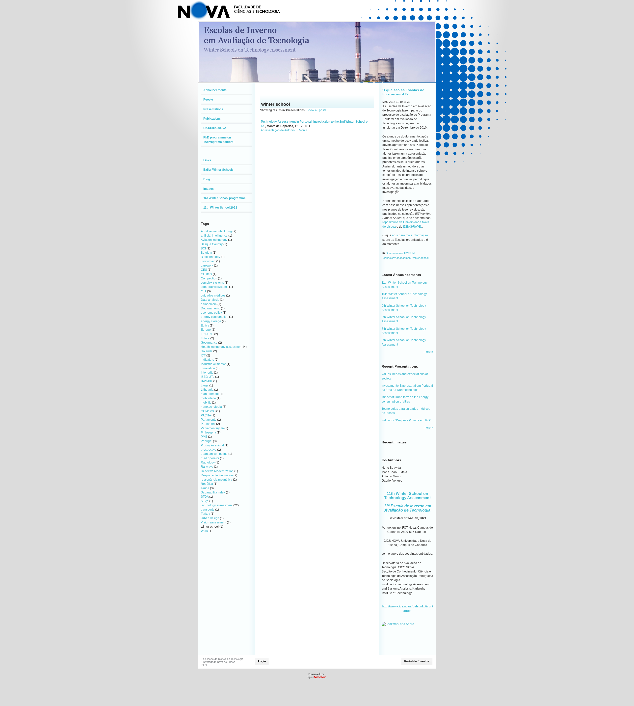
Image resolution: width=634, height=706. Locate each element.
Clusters (206, 274)
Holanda (206, 351)
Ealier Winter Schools (218, 169)
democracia (209, 304)
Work (204, 531)
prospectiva (208, 449)
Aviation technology (214, 240)
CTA (203, 291)
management (210, 394)
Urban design (210, 518)
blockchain (208, 261)
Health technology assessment (221, 347)
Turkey (205, 514)
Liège (205, 385)
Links (207, 160)
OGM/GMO (208, 411)
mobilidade (208, 398)
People (208, 99)
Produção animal (212, 445)
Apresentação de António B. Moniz (284, 130)
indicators (207, 359)
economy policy (211, 312)
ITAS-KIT (206, 381)
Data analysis (210, 299)
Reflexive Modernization (217, 471)
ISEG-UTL (207, 377)
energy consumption (214, 317)
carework (207, 265)
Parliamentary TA (212, 428)
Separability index (213, 492)
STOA (205, 496)
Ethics (205, 325)
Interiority (207, 372)
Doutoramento (210, 308)
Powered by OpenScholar (317, 676)
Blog (206, 179)
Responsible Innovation (217, 475)
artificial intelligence (214, 235)
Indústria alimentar (213, 364)
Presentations (213, 109)
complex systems (212, 282)
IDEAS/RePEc (412, 226)
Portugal (206, 441)
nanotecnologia (211, 406)
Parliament (208, 424)
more (427, 351)
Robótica (207, 484)
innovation (208, 368)
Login (262, 661)
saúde (205, 488)
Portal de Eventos (416, 661)
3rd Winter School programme (224, 198)
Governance (209, 342)
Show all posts (316, 110)
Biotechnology (210, 257)
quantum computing (214, 454)
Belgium (206, 252)
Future (205, 338)
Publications (212, 118)
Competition (209, 278)
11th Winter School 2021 (220, 207)
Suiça (205, 501)
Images (208, 188)
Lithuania (207, 389)
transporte (207, 509)
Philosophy (208, 432)
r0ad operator (210, 458)
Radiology (208, 462)
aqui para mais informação (410, 235)
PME (204, 436)
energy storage (211, 321)
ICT (203, 355)
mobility (206, 402)
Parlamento (208, 419)
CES (204, 270)
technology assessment (217, 505)
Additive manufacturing (216, 231)
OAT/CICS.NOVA (214, 128)
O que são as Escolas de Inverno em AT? (403, 92)
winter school (420, 257)
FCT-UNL (207, 334)
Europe (206, 329)
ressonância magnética (216, 479)
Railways (207, 466)
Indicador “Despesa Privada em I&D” (406, 420)
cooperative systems (214, 287)
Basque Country (212, 244)
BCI (203, 248)
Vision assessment (213, 522)
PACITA (206, 415)
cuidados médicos (213, 295)
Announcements (215, 90)
